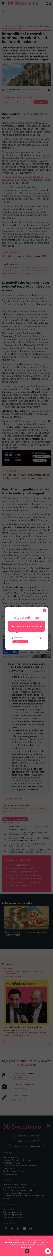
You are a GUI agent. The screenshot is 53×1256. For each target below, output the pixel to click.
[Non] (50, 1246)
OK (27, 1251)
